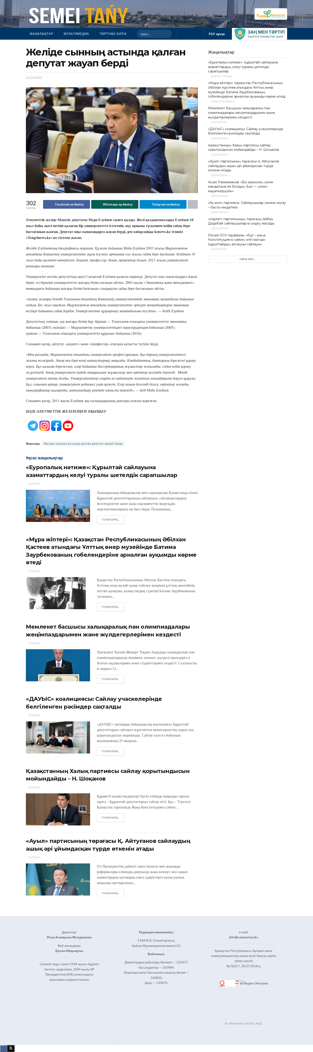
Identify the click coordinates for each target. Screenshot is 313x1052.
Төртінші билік (113, 34)
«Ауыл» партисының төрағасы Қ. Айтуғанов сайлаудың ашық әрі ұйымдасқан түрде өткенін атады (243, 165)
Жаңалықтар (41, 34)
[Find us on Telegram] (197, 34)
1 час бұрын (218, 122)
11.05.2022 (34, 77)
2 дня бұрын (218, 248)
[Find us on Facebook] (182, 34)
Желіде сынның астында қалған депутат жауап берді (83, 443)
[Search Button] (166, 34)
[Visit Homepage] (77, 14)
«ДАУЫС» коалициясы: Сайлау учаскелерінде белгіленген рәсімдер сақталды (245, 131)
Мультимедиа (76, 34)
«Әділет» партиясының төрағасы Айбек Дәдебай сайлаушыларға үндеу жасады (241, 221)
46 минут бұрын (221, 76)
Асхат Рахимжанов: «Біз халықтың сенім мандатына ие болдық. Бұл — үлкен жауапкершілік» (240, 186)
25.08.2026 (34, 483)
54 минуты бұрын (222, 101)
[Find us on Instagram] (190, 34)
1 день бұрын (219, 138)
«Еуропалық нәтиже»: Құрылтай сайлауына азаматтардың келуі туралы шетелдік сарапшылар (243, 66)
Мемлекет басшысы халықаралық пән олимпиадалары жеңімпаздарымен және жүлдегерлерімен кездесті (241, 112)
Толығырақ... (112, 519)
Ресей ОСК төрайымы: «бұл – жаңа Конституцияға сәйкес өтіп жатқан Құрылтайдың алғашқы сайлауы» (236, 239)
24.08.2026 (34, 715)
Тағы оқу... (247, 259)
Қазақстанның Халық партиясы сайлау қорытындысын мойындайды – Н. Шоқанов (243, 147)
